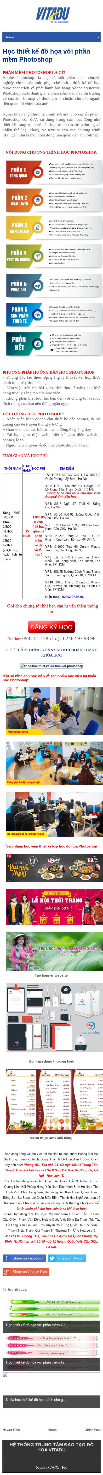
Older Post (93, 1430)
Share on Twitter (71, 1258)
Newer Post (11, 1430)
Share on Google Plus (30, 1272)
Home (52, 1430)
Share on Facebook (28, 1258)
